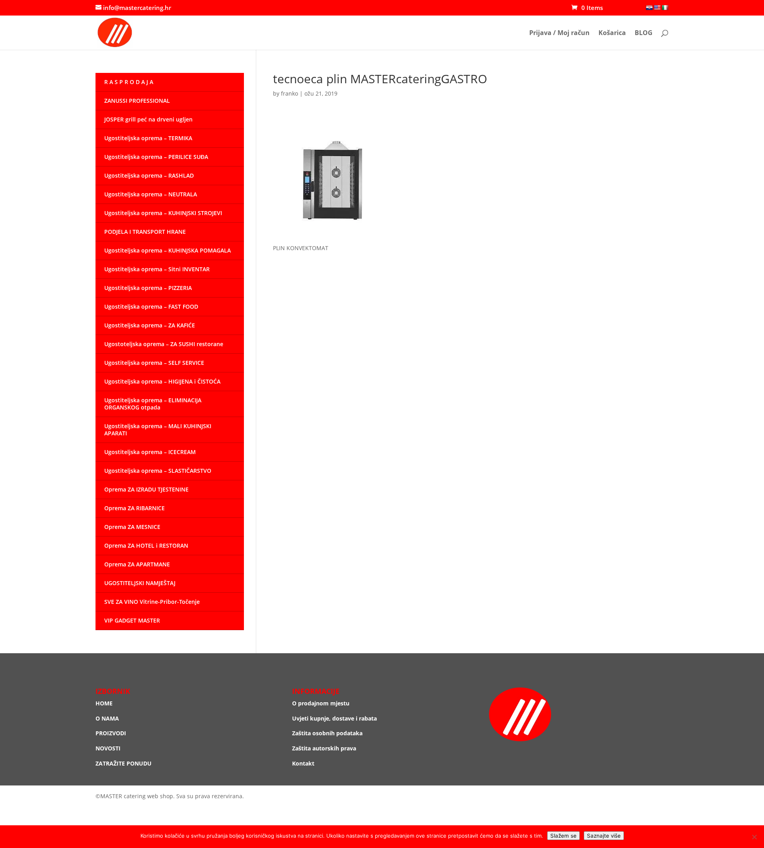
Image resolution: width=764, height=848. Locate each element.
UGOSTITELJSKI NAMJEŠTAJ (139, 583)
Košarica (612, 33)
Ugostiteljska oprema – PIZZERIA (148, 288)
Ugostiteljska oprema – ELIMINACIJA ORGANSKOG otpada (152, 403)
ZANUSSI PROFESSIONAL (137, 100)
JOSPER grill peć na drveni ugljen (148, 119)
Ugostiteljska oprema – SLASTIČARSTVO (157, 470)
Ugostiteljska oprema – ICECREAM (150, 452)
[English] (657, 7)
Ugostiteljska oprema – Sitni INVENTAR (157, 269)
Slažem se (563, 835)
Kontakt (303, 763)
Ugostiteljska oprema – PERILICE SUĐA (156, 157)
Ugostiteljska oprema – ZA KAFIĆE (149, 325)
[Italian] (664, 7)
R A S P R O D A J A (128, 82)
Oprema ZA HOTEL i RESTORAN (146, 545)
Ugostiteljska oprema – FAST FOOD (151, 306)
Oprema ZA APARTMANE (137, 564)
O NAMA (107, 718)
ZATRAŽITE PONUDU (124, 763)
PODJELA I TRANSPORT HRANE (145, 231)
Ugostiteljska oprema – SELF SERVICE (154, 362)
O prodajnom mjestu (320, 703)
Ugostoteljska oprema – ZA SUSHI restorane (163, 344)
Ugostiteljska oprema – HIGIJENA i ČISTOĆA (162, 381)
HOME (104, 703)
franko (289, 93)
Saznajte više (604, 835)
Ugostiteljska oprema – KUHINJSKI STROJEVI (163, 213)
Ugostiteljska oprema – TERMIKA (148, 138)
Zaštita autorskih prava (324, 748)
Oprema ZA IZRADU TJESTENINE (146, 489)
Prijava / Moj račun (559, 33)
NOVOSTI (108, 748)
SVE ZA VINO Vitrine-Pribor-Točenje (152, 601)
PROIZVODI (111, 733)
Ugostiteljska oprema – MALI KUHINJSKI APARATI (157, 429)
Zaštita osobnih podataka (327, 733)
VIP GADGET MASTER (132, 620)
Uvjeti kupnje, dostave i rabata (334, 718)
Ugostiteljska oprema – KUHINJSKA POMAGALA (167, 250)
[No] (754, 837)
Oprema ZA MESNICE (132, 527)
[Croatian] (649, 7)
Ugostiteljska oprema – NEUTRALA (150, 194)
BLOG (644, 33)
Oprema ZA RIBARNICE (134, 508)
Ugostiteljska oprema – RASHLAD (149, 175)
